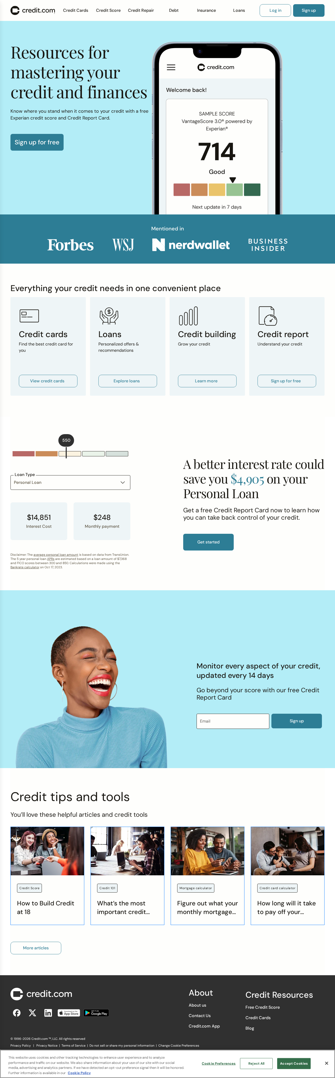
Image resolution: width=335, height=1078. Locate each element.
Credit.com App (204, 1026)
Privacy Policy (20, 1045)
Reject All (256, 1063)
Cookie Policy (79, 1072)
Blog (249, 1028)
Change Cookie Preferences (178, 1045)
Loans (239, 10)
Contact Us (200, 1015)
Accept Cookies (294, 1063)
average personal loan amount (56, 555)
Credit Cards (75, 10)
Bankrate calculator (24, 567)
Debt (173, 10)
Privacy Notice (47, 1045)
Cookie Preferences (219, 1063)
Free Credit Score (262, 1007)
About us (197, 1005)
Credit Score (108, 10)
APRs (50, 559)
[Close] (326, 1063)
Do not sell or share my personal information (122, 1045)
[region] (167, 1064)
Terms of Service (74, 1045)
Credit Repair (141, 10)
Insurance (206, 10)
